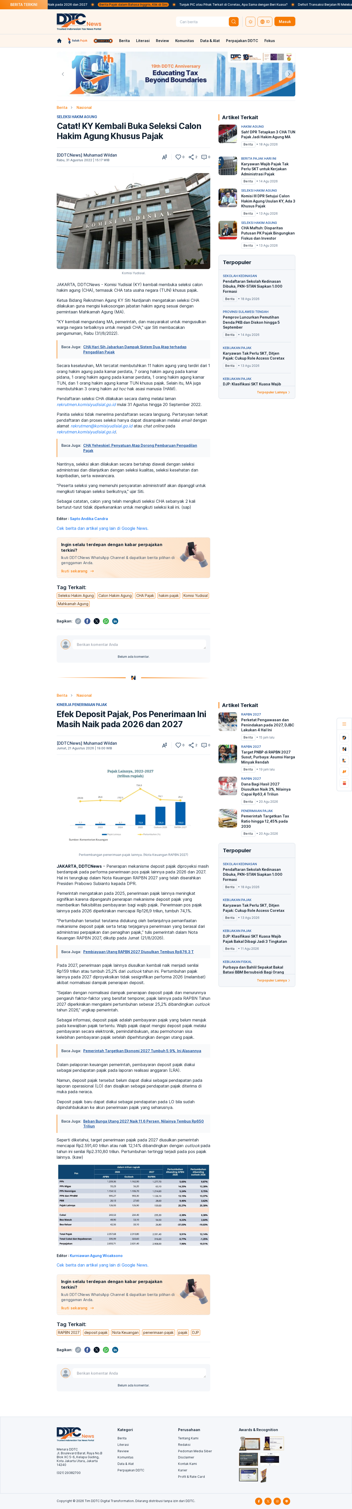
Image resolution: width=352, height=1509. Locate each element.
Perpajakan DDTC (242, 40)
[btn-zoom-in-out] (165, 157)
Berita (124, 40)
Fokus (269, 40)
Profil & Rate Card (191, 1477)
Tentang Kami (188, 1438)
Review (162, 40)
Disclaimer (186, 1457)
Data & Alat (210, 40)
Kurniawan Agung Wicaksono (96, 1255)
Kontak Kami (187, 1464)
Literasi (143, 40)
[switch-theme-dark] (250, 22)
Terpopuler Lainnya (272, 392)
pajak (183, 1332)
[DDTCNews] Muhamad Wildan (87, 155)
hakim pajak (169, 595)
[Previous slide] (63, 74)
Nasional (84, 107)
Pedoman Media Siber (195, 1451)
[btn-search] (234, 21)
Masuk (285, 21)
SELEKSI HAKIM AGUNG (77, 117)
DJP (195, 1332)
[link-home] (59, 40)
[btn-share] (191, 157)
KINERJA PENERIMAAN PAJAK (82, 704)
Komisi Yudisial (195, 595)
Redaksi (184, 1445)
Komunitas (184, 40)
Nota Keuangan (125, 1332)
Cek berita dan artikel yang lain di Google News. (102, 528)
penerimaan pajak (158, 1332)
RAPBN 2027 (69, 1332)
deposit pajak (96, 1332)
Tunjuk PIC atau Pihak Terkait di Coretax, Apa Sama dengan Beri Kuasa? (192, 4)
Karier (182, 1470)
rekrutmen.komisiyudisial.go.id (86, 404)
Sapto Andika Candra (89, 518)
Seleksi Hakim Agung (76, 595)
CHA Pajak (145, 595)
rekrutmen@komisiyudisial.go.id (101, 425)
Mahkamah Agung (73, 604)
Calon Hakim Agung (115, 595)
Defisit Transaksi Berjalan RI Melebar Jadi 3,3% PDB (296, 4)
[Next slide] (289, 74)
